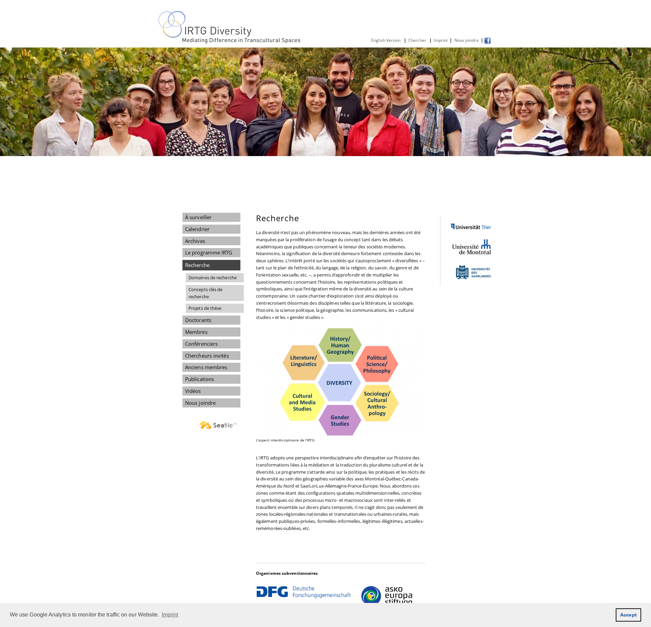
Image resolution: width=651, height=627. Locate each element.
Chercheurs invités (207, 355)
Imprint (441, 40)
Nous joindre (466, 40)
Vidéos (193, 390)
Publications (199, 379)
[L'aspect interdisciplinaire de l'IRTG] (341, 380)
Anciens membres (206, 367)
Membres (196, 331)
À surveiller (198, 217)
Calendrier (197, 229)
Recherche (197, 265)
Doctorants (198, 320)
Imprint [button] (170, 615)
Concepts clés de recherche (205, 293)
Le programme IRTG (209, 252)
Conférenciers (201, 343)
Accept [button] (628, 615)
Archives (195, 241)
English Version (386, 40)
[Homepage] (230, 42)
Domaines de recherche (213, 277)
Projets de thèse (205, 308)
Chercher (417, 40)
